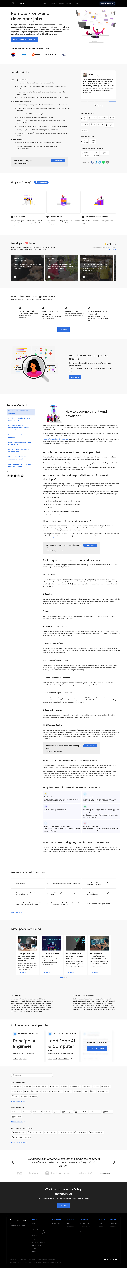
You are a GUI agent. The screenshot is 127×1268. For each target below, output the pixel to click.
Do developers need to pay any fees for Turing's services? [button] (100, 893)
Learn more (75, 377)
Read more (22, 972)
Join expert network (106, 3)
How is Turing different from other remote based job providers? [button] (101, 883)
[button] (97, 84)
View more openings (97, 1048)
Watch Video (42, 182)
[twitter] (99, 162)
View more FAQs (16, 912)
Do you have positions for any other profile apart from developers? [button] (65, 904)
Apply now (58, 160)
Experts (77, 3)
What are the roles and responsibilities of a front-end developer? (18, 427)
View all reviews (110, 250)
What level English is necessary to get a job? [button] (64, 893)
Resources (68, 3)
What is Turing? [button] (21, 884)
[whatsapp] (103, 162)
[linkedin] (96, 162)
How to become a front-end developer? (18, 412)
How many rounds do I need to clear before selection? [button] (28, 893)
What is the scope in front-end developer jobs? (19, 419)
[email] (107, 162)
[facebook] (92, 162)
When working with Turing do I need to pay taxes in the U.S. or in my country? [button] (30, 904)
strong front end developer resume (56, 439)
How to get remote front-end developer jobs (18, 451)
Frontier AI (43, 3)
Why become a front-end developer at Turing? (17, 458)
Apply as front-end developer (24, 39)
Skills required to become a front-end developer (20, 443)
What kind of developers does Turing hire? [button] (65, 884)
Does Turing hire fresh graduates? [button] (98, 904)
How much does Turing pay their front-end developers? (19, 465)
